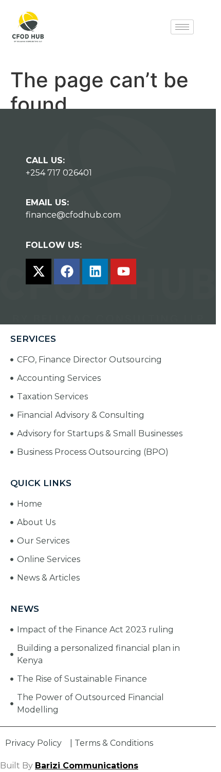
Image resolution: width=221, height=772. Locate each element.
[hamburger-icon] (182, 27)
